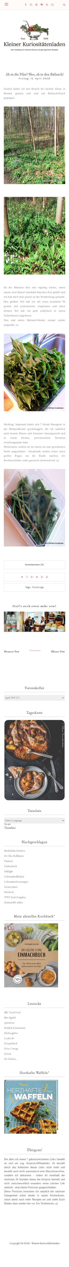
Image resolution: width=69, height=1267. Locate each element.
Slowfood (8, 892)
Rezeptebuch (10, 1043)
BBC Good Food (12, 1012)
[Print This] (47, 577)
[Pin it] (37, 577)
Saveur (7, 1053)
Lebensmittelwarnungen (16, 881)
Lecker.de (9, 1038)
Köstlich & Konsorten (14, 1027)
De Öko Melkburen (14, 855)
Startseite (35, 650)
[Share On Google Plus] (32, 577)
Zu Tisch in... (10, 1059)
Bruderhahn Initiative (14, 850)
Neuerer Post (11, 651)
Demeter (8, 861)
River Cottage (11, 1048)
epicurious (9, 1022)
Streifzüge (38, 587)
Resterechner (10, 887)
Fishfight (8, 871)
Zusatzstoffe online (13, 902)
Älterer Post (58, 651)
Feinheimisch (10, 866)
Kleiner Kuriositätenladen (46, 1243)
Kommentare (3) (34, 564)
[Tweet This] (22, 577)
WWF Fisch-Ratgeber (15, 897)
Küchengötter (11, 1033)
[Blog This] (42, 577)
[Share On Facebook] (27, 577)
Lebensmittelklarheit (14, 876)
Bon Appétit (10, 1017)
